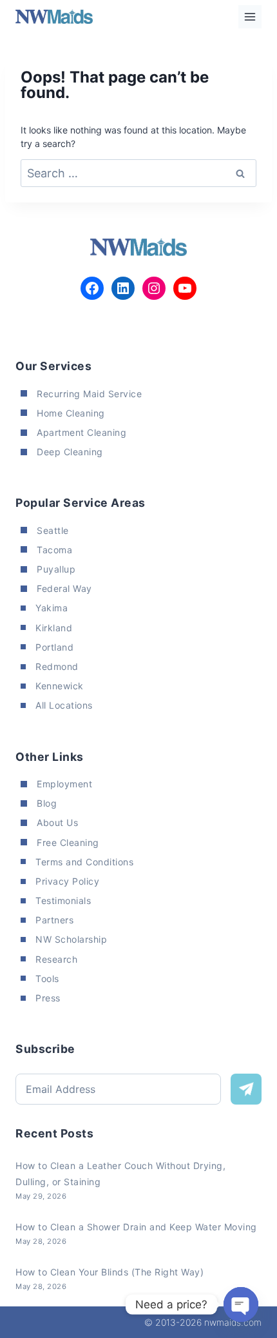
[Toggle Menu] (250, 16)
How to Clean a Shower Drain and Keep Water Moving (136, 1226)
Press (48, 997)
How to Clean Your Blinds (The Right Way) (109, 1271)
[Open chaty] (241, 1304)
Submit (246, 1089)
